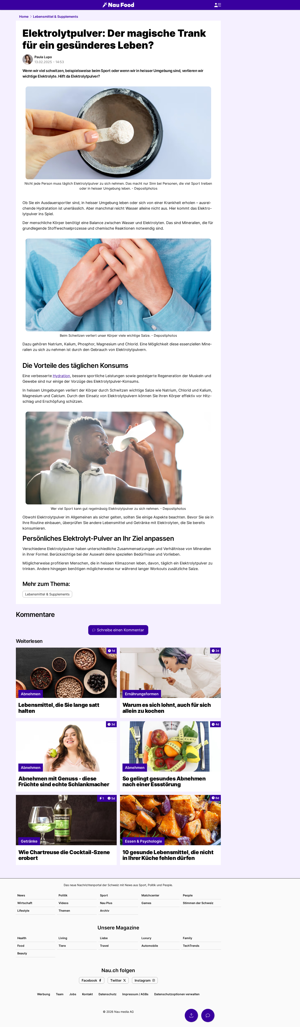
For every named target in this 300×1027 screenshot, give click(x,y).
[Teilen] (191, 1015)
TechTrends (191, 945)
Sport (104, 895)
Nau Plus (106, 903)
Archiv (104, 910)
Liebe (104, 938)
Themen (64, 910)
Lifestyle (23, 910)
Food (20, 945)
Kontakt (87, 994)
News (21, 895)
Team (60, 994)
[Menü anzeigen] (217, 5)
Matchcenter (150, 895)
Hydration (61, 376)
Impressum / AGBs (135, 994)
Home (23, 16)
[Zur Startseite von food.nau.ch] (118, 4)
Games (146, 903)
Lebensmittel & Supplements (55, 16)
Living (63, 938)
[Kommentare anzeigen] (207, 1015)
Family (187, 938)
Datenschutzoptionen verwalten (177, 994)
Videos (63, 903)
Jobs (72, 994)
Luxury (146, 938)
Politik (63, 895)
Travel (104, 945)
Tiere (62, 945)
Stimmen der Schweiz (198, 903)
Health (21, 938)
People (188, 895)
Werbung (43, 994)
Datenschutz (107, 994)
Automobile (149, 945)
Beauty (22, 953)
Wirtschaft (24, 903)
